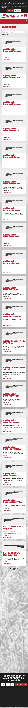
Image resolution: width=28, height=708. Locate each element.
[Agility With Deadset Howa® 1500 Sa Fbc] (14, 174)
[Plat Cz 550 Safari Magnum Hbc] (14, 546)
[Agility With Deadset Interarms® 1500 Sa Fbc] (14, 121)
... (4, 36)
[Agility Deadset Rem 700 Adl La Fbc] (14, 334)
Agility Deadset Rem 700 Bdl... (14, 368)
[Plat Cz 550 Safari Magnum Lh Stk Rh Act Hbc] (14, 519)
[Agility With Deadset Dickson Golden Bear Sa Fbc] (14, 227)
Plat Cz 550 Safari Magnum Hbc (12, 554)
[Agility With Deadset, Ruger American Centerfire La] (14, 413)
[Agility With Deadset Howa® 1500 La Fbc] (14, 201)
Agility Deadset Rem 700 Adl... (14, 342)
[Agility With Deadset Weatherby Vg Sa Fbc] (14, 307)
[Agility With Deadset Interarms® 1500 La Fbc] (14, 148)
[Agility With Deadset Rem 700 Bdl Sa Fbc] (14, 493)
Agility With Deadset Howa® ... (12, 183)
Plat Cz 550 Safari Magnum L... (12, 527)
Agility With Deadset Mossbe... (12, 50)
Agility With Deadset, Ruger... (12, 421)
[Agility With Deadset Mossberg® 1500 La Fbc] (14, 95)
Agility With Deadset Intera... (11, 130)
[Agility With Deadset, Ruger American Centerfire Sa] (14, 440)
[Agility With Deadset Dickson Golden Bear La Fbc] (14, 254)
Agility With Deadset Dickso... (12, 236)
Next (11, 36)
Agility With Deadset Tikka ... (11, 289)
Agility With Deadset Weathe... (12, 315)
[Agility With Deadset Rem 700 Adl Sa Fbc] (14, 466)
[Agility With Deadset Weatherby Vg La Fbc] (14, 387)
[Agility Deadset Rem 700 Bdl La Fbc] (14, 360)
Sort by (2, 32)
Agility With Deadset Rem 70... (12, 474)
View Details (7, 60)
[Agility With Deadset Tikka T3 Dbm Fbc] (14, 281)
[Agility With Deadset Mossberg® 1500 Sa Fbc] (14, 68)
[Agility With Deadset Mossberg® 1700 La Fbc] (14, 42)
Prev (2, 36)
